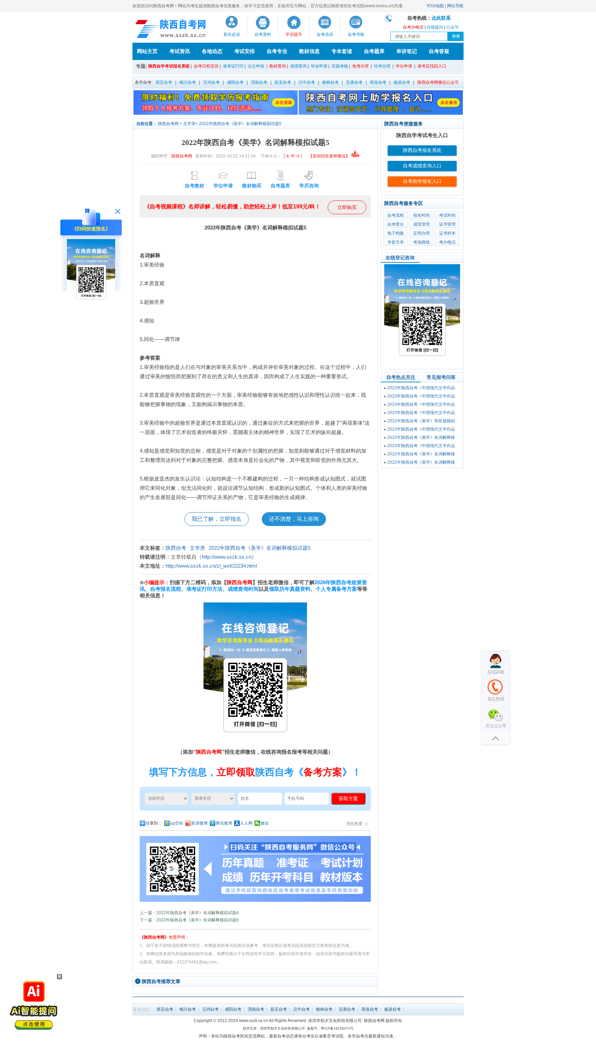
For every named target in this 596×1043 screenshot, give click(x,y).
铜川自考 (187, 82)
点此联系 (441, 18)
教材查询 (277, 66)
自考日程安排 (206, 66)
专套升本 (395, 242)
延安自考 (283, 82)
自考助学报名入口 (422, 181)
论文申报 (256, 66)
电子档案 (395, 233)
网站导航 (455, 5)
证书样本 (447, 233)
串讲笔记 (406, 51)
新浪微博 (199, 823)
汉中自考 (306, 82)
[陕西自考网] (169, 29)
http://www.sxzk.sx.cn (226, 557)
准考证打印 (233, 66)
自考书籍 (356, 34)
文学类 (189, 123)
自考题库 (374, 51)
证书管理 (447, 224)
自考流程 (395, 215)
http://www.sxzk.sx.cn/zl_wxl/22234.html (211, 566)
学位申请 (404, 66)
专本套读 (341, 51)
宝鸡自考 (211, 82)
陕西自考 (176, 548)
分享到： (154, 823)
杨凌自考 (402, 82)
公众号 (452, 27)
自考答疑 (439, 51)
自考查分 (395, 224)
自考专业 (277, 51)
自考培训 (325, 34)
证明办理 (421, 233)
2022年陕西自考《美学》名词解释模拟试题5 (240, 123)
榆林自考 (330, 82)
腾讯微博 (224, 823)
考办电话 (447, 242)
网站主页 (147, 51)
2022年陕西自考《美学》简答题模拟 (421, 421)
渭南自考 (259, 82)
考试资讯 (179, 51)
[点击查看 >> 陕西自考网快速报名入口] (91, 305)
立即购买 (347, 207)
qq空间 (176, 823)
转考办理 (382, 66)
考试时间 (447, 215)
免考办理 (360, 66)
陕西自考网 (168, 123)
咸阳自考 (235, 82)
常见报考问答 (441, 377)
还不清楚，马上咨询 (294, 519)
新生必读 (231, 34)
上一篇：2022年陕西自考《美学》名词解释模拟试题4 (189, 912)
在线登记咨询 (400, 257)
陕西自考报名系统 (422, 150)
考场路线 (421, 242)
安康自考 (354, 82)
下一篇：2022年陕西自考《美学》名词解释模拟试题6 (189, 920)
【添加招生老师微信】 (329, 156)
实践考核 (339, 66)
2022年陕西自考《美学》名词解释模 (421, 437)
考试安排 (244, 51)
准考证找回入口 (431, 66)
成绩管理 (421, 224)
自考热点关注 (400, 377)
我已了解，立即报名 (216, 519)
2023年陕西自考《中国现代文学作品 (421, 387)
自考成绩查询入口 (422, 165)
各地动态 (212, 51)
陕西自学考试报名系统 (169, 66)
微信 (264, 823)
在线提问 (435, 27)
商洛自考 (378, 82)
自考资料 (263, 34)
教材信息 (309, 51)
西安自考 (164, 82)
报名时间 (421, 215)
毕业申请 (319, 66)
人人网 (246, 823)
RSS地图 (435, 5)
